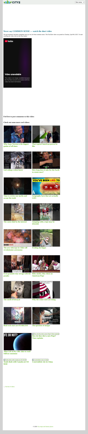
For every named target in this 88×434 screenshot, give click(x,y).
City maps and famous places (45, 426)
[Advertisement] (44, 17)
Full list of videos (10, 386)
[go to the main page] (12, 4)
